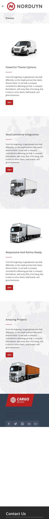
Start (9, 102)
